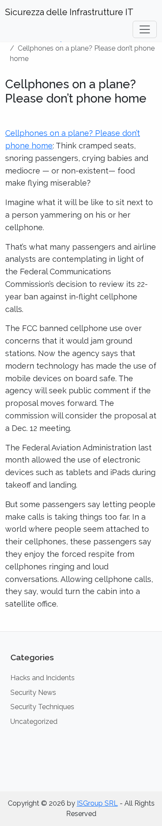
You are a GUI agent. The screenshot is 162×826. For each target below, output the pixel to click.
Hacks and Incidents (42, 678)
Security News (33, 692)
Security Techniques (42, 707)
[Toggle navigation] (145, 29)
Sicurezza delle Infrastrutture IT (69, 12)
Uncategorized (33, 721)
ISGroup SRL (97, 803)
